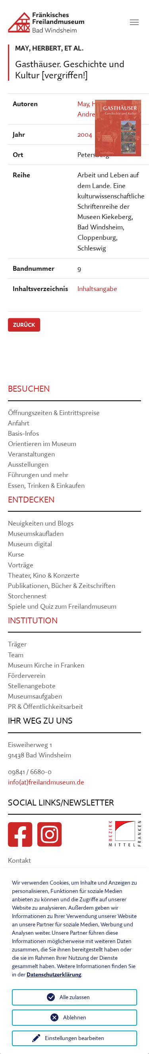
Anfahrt (18, 423)
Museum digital (30, 544)
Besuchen (29, 389)
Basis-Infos (23, 433)
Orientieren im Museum (42, 443)
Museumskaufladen (36, 533)
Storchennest (27, 596)
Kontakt (19, 860)
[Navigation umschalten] (134, 22)
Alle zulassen (75, 997)
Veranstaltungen (31, 454)
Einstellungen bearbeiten (74, 1038)
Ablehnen (74, 1017)
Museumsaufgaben (35, 696)
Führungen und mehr (38, 474)
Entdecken (31, 500)
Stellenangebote (32, 685)
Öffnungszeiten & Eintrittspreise (54, 412)
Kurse (16, 554)
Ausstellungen (28, 464)
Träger (17, 644)
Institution (33, 620)
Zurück (24, 325)
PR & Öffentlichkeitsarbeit (45, 706)
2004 (84, 134)
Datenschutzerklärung (54, 974)
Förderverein (26, 675)
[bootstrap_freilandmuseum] (46, 22)
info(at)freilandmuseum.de (46, 782)
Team (15, 654)
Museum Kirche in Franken (46, 665)
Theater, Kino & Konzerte (43, 575)
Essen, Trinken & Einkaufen (46, 485)
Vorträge (20, 565)
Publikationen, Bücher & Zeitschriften (61, 585)
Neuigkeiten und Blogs (41, 523)
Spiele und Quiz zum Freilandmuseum (62, 606)
